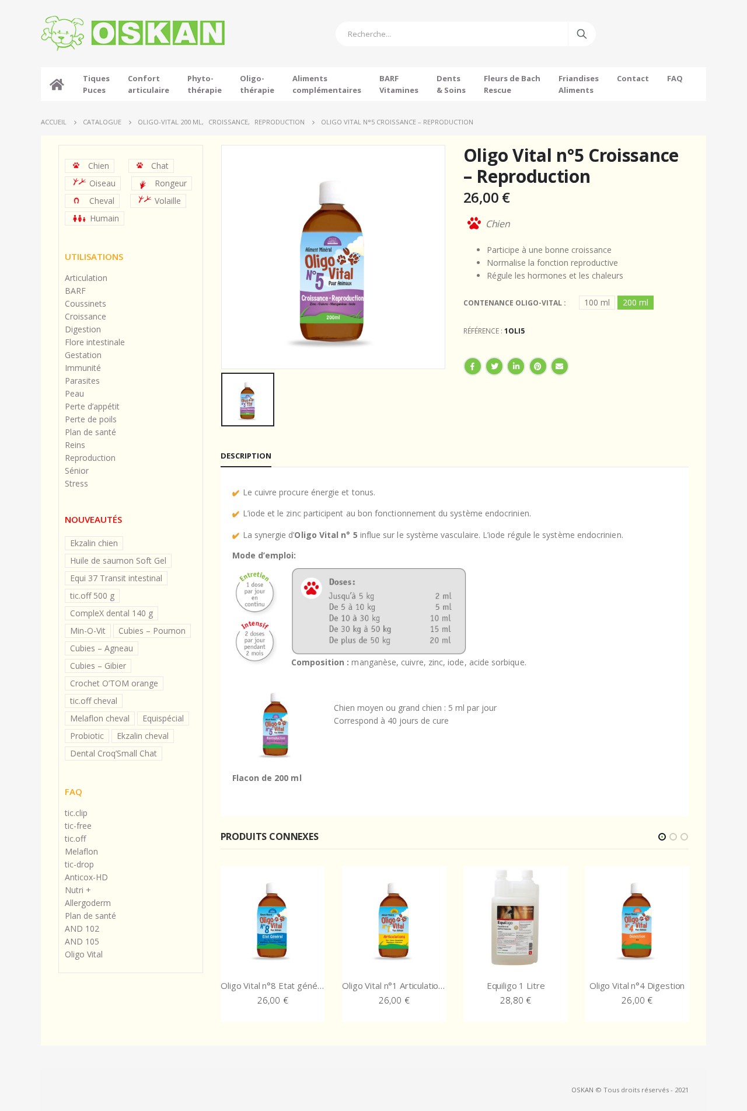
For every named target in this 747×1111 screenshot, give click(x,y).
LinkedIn (516, 366)
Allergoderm (88, 902)
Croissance (85, 316)
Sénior (77, 470)
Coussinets (85, 303)
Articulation (86, 277)
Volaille (168, 200)
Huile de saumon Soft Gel (118, 560)
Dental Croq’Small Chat (113, 753)
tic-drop (79, 864)
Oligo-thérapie (257, 84)
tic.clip (76, 812)
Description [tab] (246, 455)
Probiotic (87, 735)
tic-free (78, 825)
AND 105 (82, 941)
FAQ (675, 78)
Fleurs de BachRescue (512, 84)
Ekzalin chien (94, 542)
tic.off (75, 838)
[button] (662, 836)
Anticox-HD (86, 877)
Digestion (83, 329)
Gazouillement (494, 366)
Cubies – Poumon (152, 630)
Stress (76, 483)
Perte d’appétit (92, 406)
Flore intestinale (95, 342)
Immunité (83, 367)
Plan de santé (90, 432)
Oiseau (102, 183)
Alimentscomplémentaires (326, 84)
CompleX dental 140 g (111, 613)
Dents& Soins (451, 84)
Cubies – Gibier (98, 665)
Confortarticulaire (148, 84)
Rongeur (171, 183)
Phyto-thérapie (204, 84)
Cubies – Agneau (101, 648)
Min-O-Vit (88, 630)
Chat (160, 165)
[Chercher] (581, 34)
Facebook (472, 366)
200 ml (635, 302)
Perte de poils (91, 419)
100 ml (597, 302)
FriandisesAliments (578, 84)
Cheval (101, 200)
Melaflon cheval (100, 718)
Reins (75, 444)
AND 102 (82, 928)
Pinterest (538, 366)
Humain (104, 218)
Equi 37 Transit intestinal (116, 578)
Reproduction (90, 457)
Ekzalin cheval (143, 735)
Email (559, 366)
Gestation (83, 354)
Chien (98, 165)
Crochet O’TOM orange (114, 683)
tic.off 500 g (92, 595)
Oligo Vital (84, 954)
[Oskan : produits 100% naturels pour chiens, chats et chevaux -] (133, 33)
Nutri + (78, 889)
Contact (633, 78)
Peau (74, 393)
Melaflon (81, 851)
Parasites (82, 380)
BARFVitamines (398, 84)
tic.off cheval (93, 700)
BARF (75, 290)
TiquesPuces (96, 84)
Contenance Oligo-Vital (513, 303)
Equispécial (163, 718)
